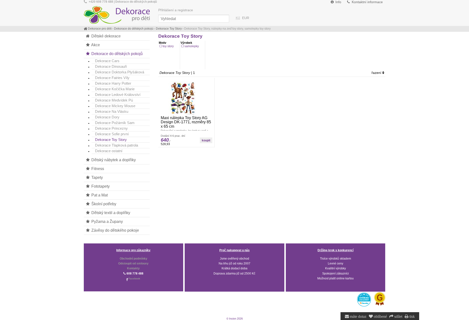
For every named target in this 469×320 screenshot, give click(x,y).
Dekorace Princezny (111, 128)
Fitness (97, 168)
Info (337, 2)
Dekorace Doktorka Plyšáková (119, 72)
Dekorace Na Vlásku (111, 111)
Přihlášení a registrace (175, 10)
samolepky (191, 46)
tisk (411, 317)
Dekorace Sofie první (112, 134)
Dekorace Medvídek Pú (114, 100)
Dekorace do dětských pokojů (116, 53)
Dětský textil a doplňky (110, 212)
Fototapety (100, 186)
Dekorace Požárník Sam (115, 123)
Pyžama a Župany (106, 221)
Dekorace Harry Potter (113, 83)
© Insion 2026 (234, 318)
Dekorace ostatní (108, 151)
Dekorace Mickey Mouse (115, 106)
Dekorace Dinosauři (111, 66)
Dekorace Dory (107, 117)
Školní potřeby (103, 204)
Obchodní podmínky (133, 258)
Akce (95, 45)
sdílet (397, 317)
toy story (168, 46)
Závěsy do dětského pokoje (114, 230)
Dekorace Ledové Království (117, 94)
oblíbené (380, 317)
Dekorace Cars (107, 61)
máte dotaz (357, 317)
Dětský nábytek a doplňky (113, 160)
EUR (245, 18)
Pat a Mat (99, 195)
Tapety (96, 177)
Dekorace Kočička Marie (115, 89)
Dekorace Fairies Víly (112, 78)
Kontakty (133, 268)
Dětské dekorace (105, 36)
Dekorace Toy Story (111, 139)
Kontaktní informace (367, 2)
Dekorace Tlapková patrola (116, 145)
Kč (238, 18)
